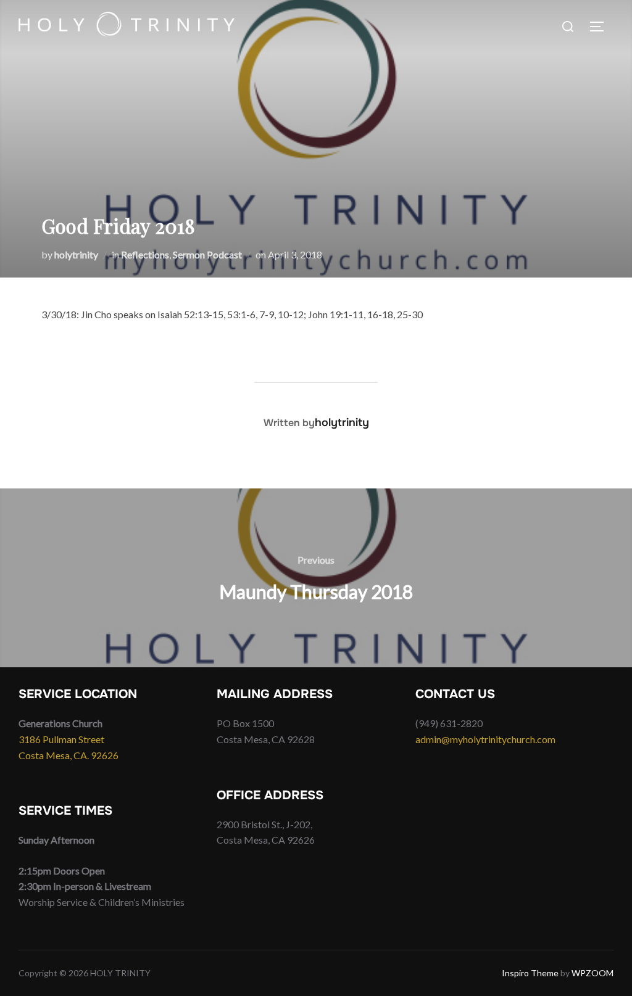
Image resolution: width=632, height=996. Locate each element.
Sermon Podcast (207, 254)
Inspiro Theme (530, 973)
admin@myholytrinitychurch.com (485, 739)
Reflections (145, 254)
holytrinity (76, 254)
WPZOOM (592, 973)
